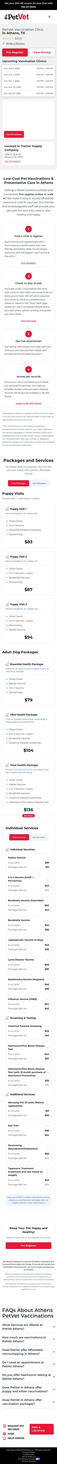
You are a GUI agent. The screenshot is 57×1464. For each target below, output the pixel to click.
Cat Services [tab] (38, 837)
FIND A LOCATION (38, 1429)
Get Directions (14, 134)
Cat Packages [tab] (39, 483)
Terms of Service (29, 1457)
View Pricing (42, 52)
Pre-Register (15, 52)
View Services (28, 321)
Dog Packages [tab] (18, 483)
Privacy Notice (29, 1452)
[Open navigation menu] (49, 16)
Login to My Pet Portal (28, 403)
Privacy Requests (29, 1461)
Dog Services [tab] (19, 837)
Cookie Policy (28, 1454)
